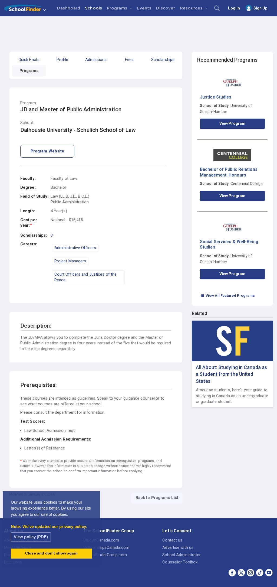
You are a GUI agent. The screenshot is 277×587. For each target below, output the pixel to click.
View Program (232, 123)
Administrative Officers (75, 247)
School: (27, 123)
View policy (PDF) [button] (31, 536)
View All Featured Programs (227, 295)
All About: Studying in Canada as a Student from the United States (231, 374)
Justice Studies (216, 97)
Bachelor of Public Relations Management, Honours (229, 172)
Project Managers (70, 261)
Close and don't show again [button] (51, 553)
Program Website (47, 151)
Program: (28, 103)
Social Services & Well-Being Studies (229, 244)
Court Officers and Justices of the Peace (85, 277)
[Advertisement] (138, 31)
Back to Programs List (157, 497)
